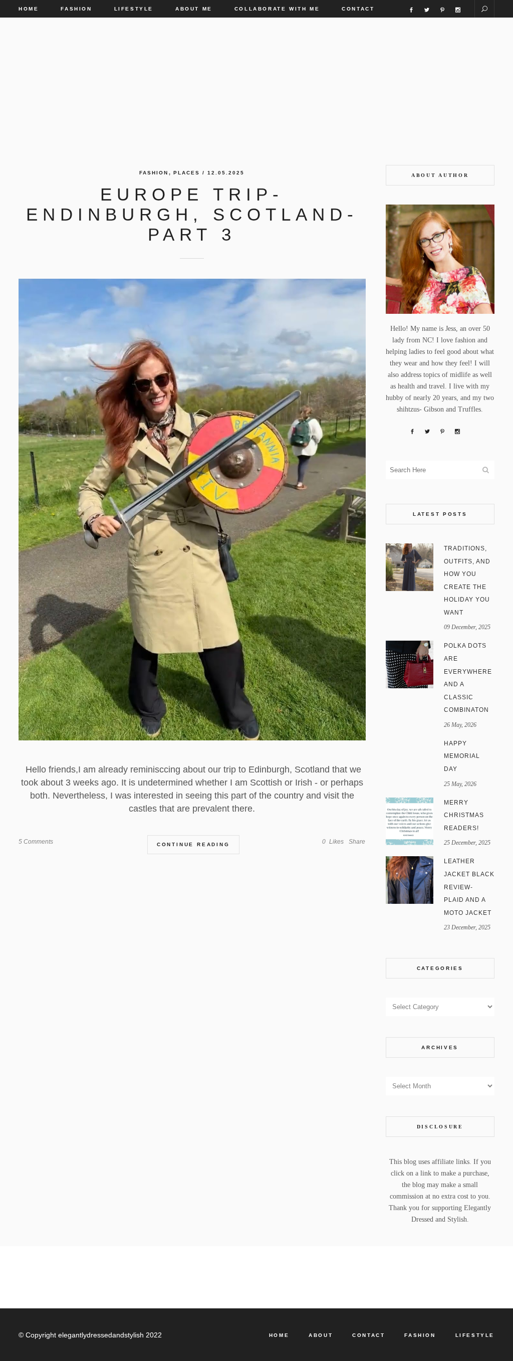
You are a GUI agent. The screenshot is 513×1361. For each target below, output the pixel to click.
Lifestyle (474, 1335)
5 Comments (36, 841)
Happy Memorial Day (462, 756)
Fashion (153, 172)
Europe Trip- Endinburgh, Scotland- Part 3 (192, 214)
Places (186, 172)
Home (279, 1335)
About (321, 1335)
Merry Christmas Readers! (464, 815)
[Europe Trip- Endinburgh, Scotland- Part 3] (192, 509)
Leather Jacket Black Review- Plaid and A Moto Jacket (469, 887)
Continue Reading (193, 844)
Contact (368, 1335)
